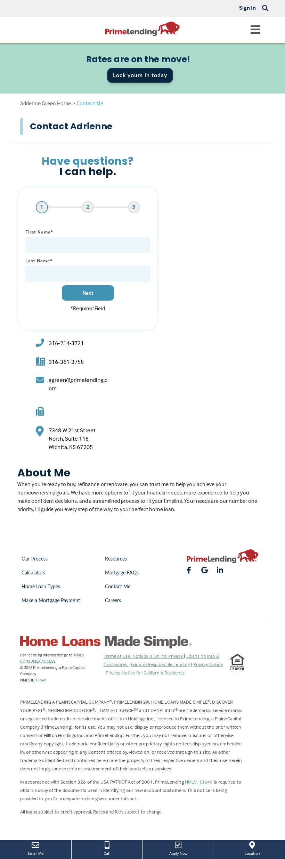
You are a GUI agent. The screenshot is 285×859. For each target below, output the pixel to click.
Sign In (247, 7)
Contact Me (118, 586)
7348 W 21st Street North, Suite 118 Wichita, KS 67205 (72, 439)
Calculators (34, 573)
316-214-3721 (66, 343)
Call (107, 853)
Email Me (36, 853)
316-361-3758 (66, 362)
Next (87, 292)
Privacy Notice (208, 664)
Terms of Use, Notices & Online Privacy (144, 656)
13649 (40, 679)
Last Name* (38, 260)
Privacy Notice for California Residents (146, 673)
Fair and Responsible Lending (161, 664)
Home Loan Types (41, 586)
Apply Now (183, 853)
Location (257, 853)
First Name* (39, 232)
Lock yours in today (140, 75)
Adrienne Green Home (45, 103)
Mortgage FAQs (122, 573)
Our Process (35, 559)
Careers (113, 600)
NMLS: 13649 (199, 782)
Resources (116, 559)
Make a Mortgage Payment (51, 600)
